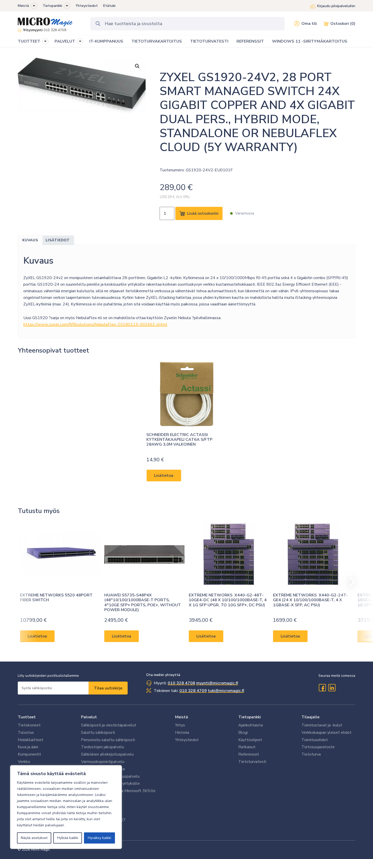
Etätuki (109, 5)
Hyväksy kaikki (99, 837)
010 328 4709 (193, 690)
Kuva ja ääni (28, 747)
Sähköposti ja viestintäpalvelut (108, 725)
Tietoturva (311, 754)
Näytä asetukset (34, 837)
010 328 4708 (55, 30)
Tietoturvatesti (252, 761)
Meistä (23, 5)
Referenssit (248, 754)
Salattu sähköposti (98, 732)
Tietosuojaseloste (318, 747)
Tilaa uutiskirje (108, 688)
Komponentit (29, 754)
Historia (182, 732)
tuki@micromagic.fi (226, 690)
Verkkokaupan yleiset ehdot (326, 732)
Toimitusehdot (314, 740)
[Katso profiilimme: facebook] (322, 687)
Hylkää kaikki (67, 837)
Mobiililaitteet (30, 740)
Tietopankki (52, 5)
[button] (34, 6)
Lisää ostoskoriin (202, 213)
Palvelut (89, 717)
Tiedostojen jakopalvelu (102, 747)
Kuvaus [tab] (30, 240)
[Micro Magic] (45, 20)
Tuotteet (27, 717)
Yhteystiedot (87, 5)
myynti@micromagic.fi (217, 683)
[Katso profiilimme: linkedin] (332, 687)
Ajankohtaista (250, 725)
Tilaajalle (310, 717)
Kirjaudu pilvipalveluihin (336, 6)
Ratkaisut (247, 747)
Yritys (180, 725)
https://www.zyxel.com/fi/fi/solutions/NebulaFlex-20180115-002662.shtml (95, 324)
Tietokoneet (29, 725)
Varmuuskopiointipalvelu (102, 761)
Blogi (243, 732)
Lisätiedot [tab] (58, 240)
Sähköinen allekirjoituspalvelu (107, 754)
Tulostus (26, 732)
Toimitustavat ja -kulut (321, 725)
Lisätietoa (163, 476)
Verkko (24, 761)
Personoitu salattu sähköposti (108, 740)
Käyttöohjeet (250, 740)
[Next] (350, 582)
